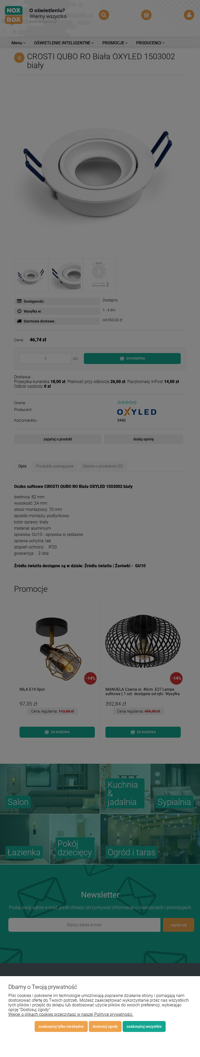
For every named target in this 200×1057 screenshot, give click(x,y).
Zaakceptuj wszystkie (144, 1026)
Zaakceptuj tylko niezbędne (61, 1026)
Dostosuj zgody (105, 1026)
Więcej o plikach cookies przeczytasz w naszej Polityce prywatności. (70, 1014)
